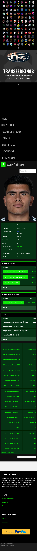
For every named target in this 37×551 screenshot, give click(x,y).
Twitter (4, 518)
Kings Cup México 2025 (11, 283)
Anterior (3, 452)
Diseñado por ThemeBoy (7, 545)
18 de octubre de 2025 (12, 386)
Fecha (11, 345)
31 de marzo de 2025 (12, 422)
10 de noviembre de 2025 (11, 365)
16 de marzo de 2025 (12, 433)
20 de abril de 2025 (11, 412)
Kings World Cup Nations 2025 (13, 303)
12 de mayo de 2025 (12, 396)
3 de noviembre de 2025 (11, 370)
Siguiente (11, 452)
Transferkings (18, 71)
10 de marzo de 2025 (12, 438)
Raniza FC (20, 246)
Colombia (19, 250)
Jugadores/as (8, 145)
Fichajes (5, 138)
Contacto (5, 506)
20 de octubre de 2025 (12, 380)
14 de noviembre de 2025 (11, 354)
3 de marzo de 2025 (11, 443)
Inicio (4, 118)
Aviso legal (5, 502)
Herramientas (8, 158)
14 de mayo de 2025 (12, 391)
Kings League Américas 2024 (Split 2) (15, 271)
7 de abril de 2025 (12, 417)
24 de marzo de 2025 (12, 428)
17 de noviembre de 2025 (11, 349)
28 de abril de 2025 (11, 407)
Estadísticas (7, 151)
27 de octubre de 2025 (12, 375)
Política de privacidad (8, 498)
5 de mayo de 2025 (11, 401)
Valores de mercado (11, 131)
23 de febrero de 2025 (11, 449)
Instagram (5, 522)
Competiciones (8, 125)
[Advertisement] (18, 100)
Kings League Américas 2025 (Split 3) (15, 277)
